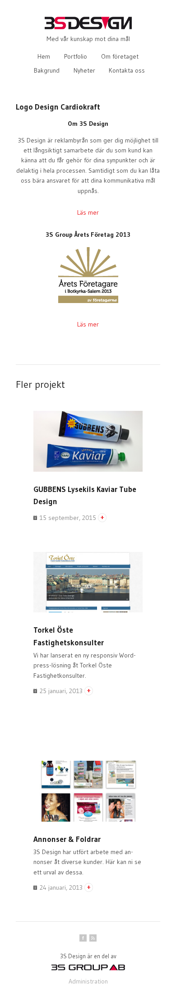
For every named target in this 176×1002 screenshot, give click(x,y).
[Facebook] (83, 938)
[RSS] (93, 938)
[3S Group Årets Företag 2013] (88, 302)
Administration (88, 981)
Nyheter (84, 70)
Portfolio (75, 56)
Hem (43, 56)
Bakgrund (47, 70)
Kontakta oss (127, 70)
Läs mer (88, 212)
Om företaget (120, 56)
